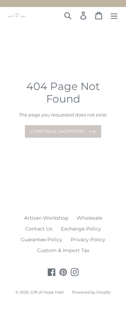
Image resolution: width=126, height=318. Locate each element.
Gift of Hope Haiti (47, 292)
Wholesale (89, 218)
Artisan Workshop (46, 218)
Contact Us (38, 229)
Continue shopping (57, 131)
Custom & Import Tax (63, 250)
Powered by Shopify (91, 292)
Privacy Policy (88, 239)
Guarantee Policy (41, 239)
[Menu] (114, 15)
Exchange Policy (81, 229)
